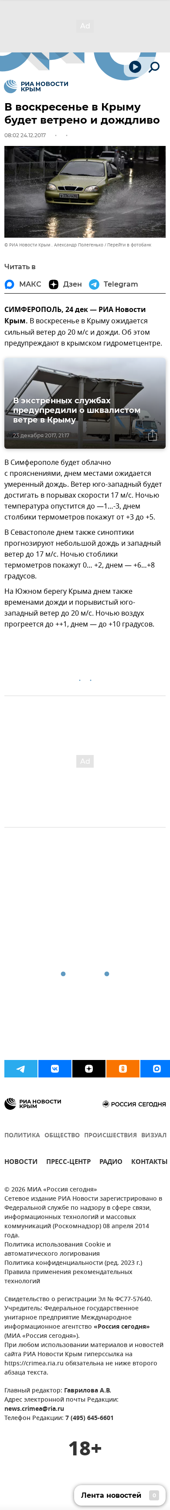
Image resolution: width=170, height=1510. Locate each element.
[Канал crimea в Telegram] (20, 1068)
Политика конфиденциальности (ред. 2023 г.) (73, 1263)
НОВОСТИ (20, 1163)
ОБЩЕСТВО (62, 1136)
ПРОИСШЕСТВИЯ (110, 1136)
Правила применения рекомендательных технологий (68, 1277)
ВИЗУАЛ (154, 1136)
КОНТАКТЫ (149, 1163)
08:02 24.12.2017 (25, 135)
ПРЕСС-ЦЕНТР (68, 1163)
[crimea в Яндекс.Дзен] (88, 1068)
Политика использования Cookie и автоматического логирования (57, 1249)
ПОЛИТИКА (22, 1136)
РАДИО (110, 1163)
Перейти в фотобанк (129, 245)
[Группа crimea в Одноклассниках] (122, 1068)
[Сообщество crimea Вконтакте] (54, 1068)
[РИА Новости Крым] (35, 86)
